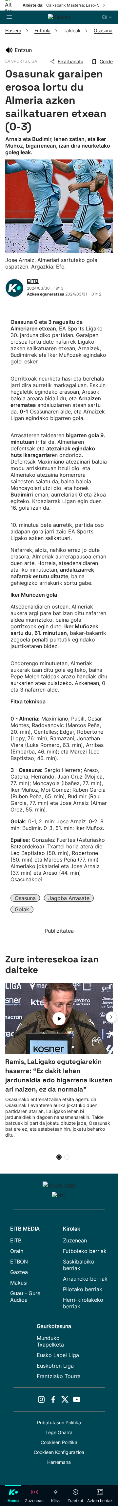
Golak (22, 909)
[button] (111, 1017)
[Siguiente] (104, 5)
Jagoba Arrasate (68, 898)
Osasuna (25, 898)
